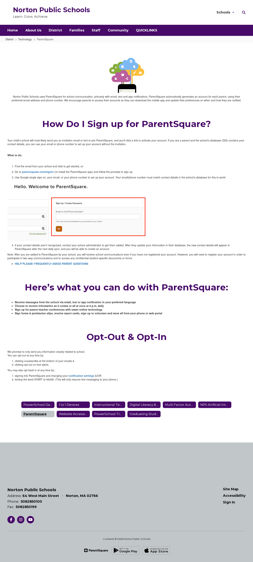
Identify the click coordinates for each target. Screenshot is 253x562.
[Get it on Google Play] (125, 550)
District (10, 39)
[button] (225, 12)
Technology (25, 39)
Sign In (229, 502)
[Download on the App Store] (156, 550)
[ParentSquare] (96, 550)
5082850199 (26, 507)
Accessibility (234, 496)
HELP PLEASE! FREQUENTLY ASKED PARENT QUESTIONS (51, 263)
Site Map (230, 489)
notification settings (81, 376)
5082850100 (31, 502)
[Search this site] (244, 12)
